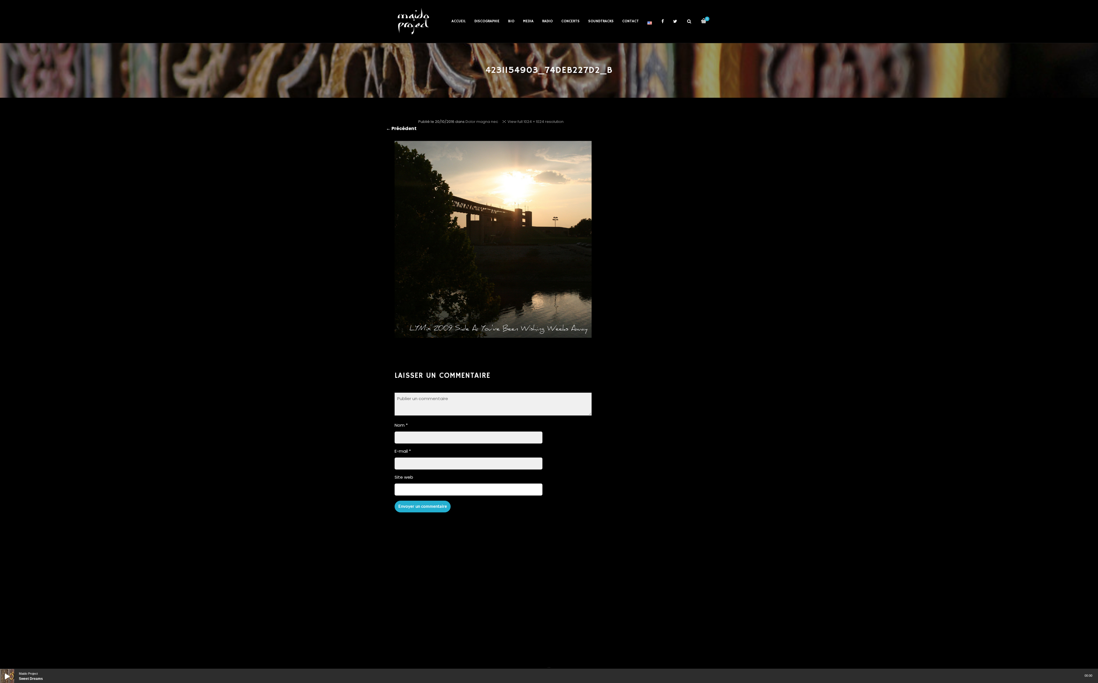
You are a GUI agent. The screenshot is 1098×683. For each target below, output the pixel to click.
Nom (401, 425)
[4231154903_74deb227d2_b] (493, 334)
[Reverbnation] (549, 664)
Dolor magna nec (482, 121)
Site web (404, 477)
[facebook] (662, 21)
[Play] (3, 672)
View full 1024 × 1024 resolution (536, 121)
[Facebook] (548, 664)
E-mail (403, 451)
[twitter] (675, 21)
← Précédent (401, 128)
